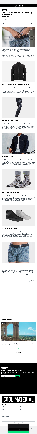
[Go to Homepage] (18, 6)
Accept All (18, 431)
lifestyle (3, 407)
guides (20, 409)
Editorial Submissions (6, 416)
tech (20, 407)
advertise (4, 418)
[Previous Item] (14, 349)
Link (31, 92)
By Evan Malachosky (5, 16)
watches (3, 409)
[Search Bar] (35, 5)
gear (3, 406)
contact (3, 419)
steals (3, 411)
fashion (20, 406)
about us (3, 414)
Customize (18, 429)
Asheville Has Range (6, 342)
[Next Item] (23, 349)
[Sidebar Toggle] (1, 6)
